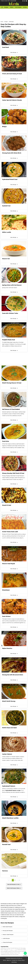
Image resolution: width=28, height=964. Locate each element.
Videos (11, 7)
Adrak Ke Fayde (22, 949)
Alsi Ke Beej (3, 951)
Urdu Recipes (18, 7)
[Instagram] (24, 0)
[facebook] (23, 0)
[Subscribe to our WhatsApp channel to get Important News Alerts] (25, 953)
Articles (25, 7)
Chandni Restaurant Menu (16, 948)
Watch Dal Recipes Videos (13, 888)
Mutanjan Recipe (9, 953)
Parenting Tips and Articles (11, 954)
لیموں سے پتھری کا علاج (12, 949)
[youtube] (26, 0)
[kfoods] (14, 3)
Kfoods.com (19, 958)
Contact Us (14, 960)
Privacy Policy (21, 960)
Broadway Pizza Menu (12, 951)
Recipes (6, 7)
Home (2, 21)
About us (9, 960)
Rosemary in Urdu (5, 948)
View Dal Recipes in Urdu (13, 884)
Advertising (14, 962)
